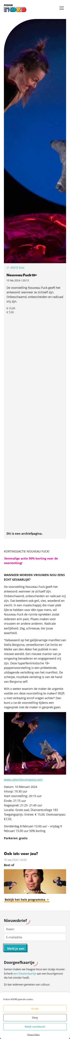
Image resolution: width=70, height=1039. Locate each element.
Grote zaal (17, 267)
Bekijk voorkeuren (35, 1026)
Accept (35, 1008)
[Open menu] (61, 8)
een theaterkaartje (24, 973)
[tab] (25, 891)
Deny (35, 1017)
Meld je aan (15, 948)
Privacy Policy (33, 1034)
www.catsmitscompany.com (23, 780)
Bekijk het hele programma (25, 899)
